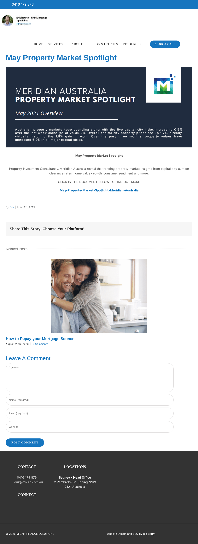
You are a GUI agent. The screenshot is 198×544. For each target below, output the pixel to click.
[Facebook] (10, 505)
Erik (11, 207)
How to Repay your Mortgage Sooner (40, 339)
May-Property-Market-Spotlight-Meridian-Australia (99, 190)
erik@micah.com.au (28, 482)
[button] (186, 44)
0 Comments (40, 343)
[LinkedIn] (38, 505)
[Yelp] (43, 505)
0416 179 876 (22, 4)
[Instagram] (16, 505)
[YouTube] (32, 505)
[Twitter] (27, 505)
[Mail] (21, 505)
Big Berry (149, 533)
